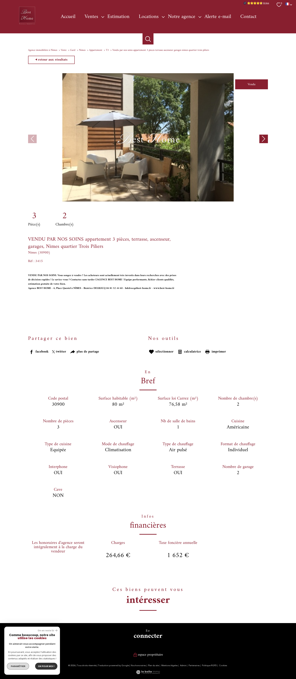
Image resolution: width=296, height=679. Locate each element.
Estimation (118, 17)
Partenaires (194, 665)
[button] (263, 139)
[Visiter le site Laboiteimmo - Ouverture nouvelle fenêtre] (148, 673)
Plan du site (153, 665)
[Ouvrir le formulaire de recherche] (148, 38)
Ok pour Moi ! (46, 666)
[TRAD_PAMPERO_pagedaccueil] (27, 24)
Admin (183, 665)
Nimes (82, 50)
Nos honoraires (138, 665)
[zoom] (148, 200)
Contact (248, 17)
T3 (107, 50)
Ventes (91, 17)
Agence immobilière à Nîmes (42, 50)
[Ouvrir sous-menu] (102, 17)
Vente (63, 50)
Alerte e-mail (218, 17)
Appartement (95, 50)
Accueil (68, 17)
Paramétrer (18, 666)
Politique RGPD (209, 665)
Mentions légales (169, 665)
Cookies (223, 665)
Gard (72, 50)
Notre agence (181, 17)
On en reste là (46, 630)
